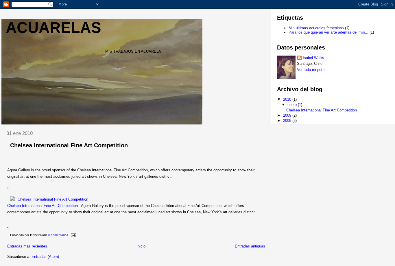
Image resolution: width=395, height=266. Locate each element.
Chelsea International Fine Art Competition (69, 145)
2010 (287, 99)
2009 (287, 115)
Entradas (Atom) (45, 256)
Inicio (140, 246)
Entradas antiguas (250, 246)
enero (292, 104)
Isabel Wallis (313, 58)
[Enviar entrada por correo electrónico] (72, 235)
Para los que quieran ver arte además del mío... (328, 32)
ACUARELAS (53, 27)
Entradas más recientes (27, 246)
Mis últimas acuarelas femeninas (316, 28)
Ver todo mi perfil (311, 69)
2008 (287, 120)
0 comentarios (58, 235)
